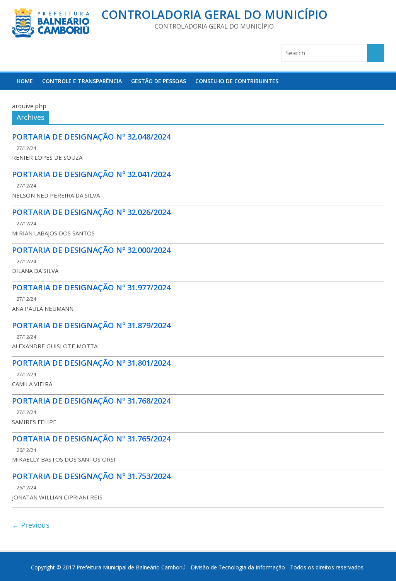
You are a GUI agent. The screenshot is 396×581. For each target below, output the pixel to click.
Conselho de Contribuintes (236, 81)
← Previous (31, 525)
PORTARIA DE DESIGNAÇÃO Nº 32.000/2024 (91, 250)
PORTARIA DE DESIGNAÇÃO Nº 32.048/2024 (91, 136)
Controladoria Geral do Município (214, 14)
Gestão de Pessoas (158, 81)
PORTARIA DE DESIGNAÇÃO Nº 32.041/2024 (91, 174)
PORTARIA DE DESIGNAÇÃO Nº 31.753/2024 (91, 476)
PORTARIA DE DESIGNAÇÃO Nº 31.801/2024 (91, 363)
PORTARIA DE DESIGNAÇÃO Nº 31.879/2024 (91, 325)
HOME (25, 81)
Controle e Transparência (82, 81)
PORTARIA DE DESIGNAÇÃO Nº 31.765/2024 (91, 438)
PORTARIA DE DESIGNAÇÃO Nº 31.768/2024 (91, 400)
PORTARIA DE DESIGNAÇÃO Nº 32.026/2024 (91, 212)
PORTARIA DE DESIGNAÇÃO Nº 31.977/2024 (91, 287)
